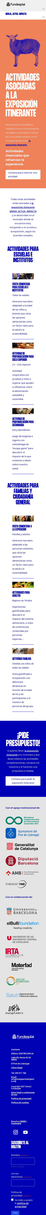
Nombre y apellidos (17, 1167)
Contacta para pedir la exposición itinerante (23, 781)
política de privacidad (22, 1205)
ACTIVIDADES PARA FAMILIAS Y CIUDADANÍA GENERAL (23, 494)
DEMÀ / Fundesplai (19, 1122)
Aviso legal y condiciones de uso (23, 1093)
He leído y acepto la (24, 1203)
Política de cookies (20, 1102)
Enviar (15, 1213)
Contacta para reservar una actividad (22, 174)
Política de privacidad (21, 1098)
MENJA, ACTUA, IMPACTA (16, 14)
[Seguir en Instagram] (15, 1132)
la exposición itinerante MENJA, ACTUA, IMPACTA (23, 207)
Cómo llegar (17, 1067)
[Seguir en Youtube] (25, 1132)
